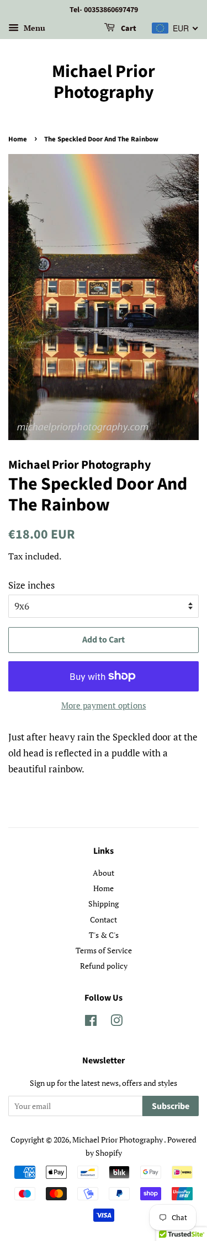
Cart (127, 28)
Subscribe (170, 1106)
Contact (103, 919)
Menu (33, 28)
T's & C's (104, 935)
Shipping (103, 903)
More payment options (103, 705)
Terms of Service (104, 950)
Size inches (31, 585)
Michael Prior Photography (103, 82)
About (103, 872)
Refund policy (104, 965)
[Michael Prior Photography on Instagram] (116, 1022)
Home (17, 139)
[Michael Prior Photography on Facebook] (90, 1022)
